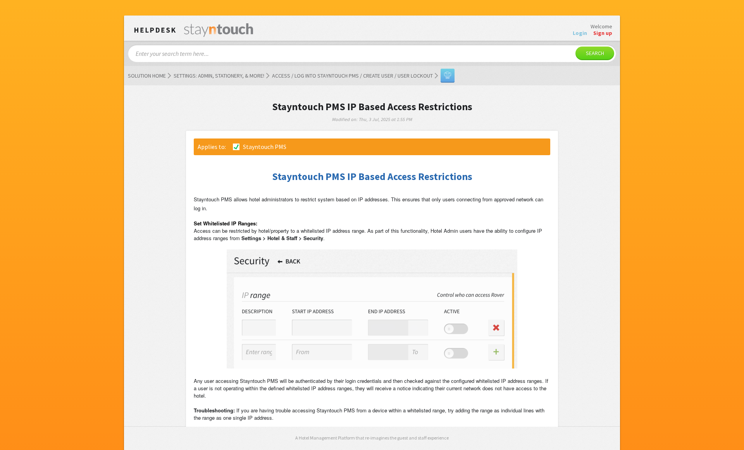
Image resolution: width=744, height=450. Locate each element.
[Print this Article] (448, 76)
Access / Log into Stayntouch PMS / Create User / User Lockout (352, 75)
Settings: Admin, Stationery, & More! (219, 75)
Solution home (147, 75)
